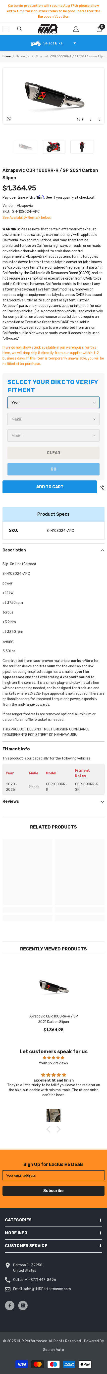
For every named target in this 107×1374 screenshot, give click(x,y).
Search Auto (53, 1350)
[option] (53, 11)
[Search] (20, 29)
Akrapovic (25, 206)
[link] (27, 910)
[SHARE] (101, 487)
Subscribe (53, 1190)
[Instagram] (23, 1305)
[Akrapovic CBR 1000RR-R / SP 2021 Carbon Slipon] (53, 987)
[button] (90, 119)
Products (23, 56)
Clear (53, 452)
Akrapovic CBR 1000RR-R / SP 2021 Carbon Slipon (53, 1019)
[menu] (5, 29)
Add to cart (48, 486)
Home (6, 56)
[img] (53, 1058)
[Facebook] (9, 1305)
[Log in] (76, 29)
